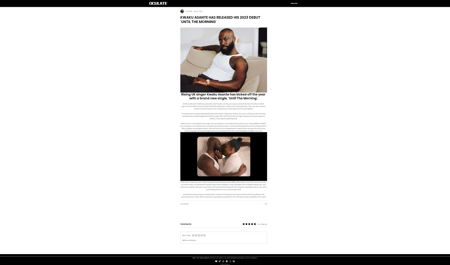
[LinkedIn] (234, 261)
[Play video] (223, 156)
